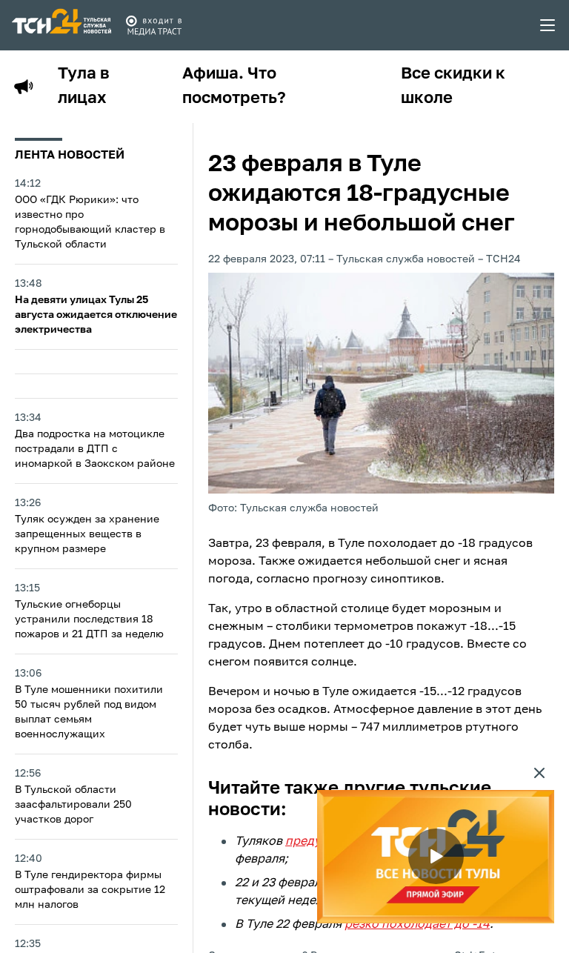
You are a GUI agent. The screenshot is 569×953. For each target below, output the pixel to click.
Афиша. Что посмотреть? (234, 86)
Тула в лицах (84, 86)
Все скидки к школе (453, 86)
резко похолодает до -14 (417, 925)
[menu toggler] (548, 25)
